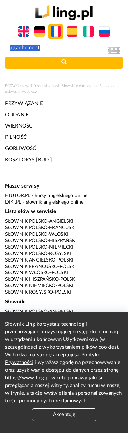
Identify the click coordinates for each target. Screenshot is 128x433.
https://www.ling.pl (28, 377)
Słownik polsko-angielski (39, 221)
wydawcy (29, 91)
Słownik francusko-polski (40, 266)
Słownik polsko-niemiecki (39, 247)
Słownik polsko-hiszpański (41, 240)
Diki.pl (13, 202)
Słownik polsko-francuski (40, 227)
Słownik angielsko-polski (39, 260)
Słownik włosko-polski (36, 272)
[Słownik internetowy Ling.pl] (64, 12)
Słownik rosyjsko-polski (38, 292)
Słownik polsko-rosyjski (38, 253)
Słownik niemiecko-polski (39, 285)
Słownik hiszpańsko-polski (41, 279)
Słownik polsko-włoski (36, 234)
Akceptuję (64, 414)
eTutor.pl (17, 195)
